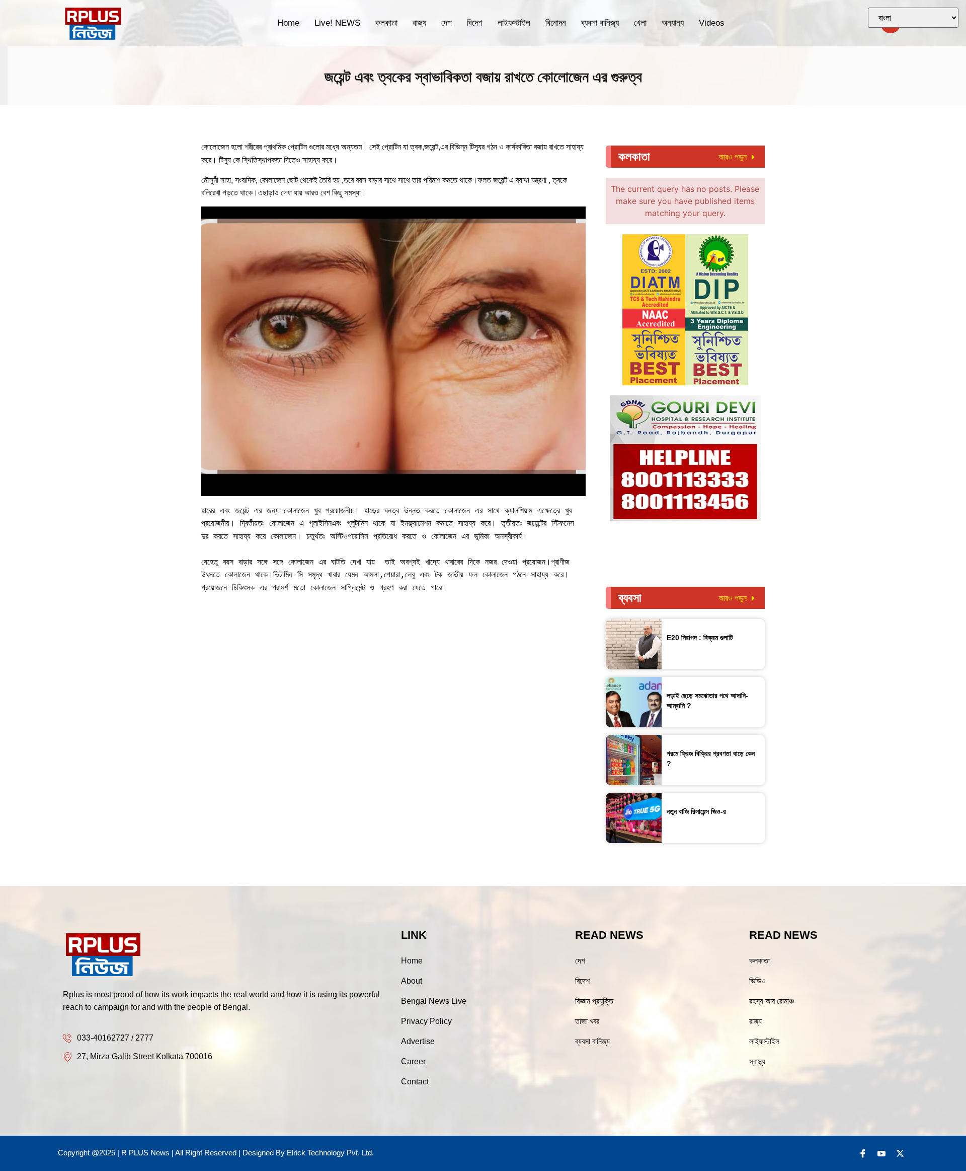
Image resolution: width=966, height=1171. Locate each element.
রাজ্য (419, 23)
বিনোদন (555, 23)
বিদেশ (474, 23)
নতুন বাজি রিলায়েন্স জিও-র (696, 811)
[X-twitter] (900, 1153)
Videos (712, 23)
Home (288, 23)
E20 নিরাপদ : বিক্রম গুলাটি (700, 638)
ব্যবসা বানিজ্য (600, 23)
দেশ (446, 23)
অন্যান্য (673, 23)
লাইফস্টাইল (514, 23)
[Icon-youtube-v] (881, 1153)
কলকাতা (386, 23)
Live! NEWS (337, 23)
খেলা (640, 23)
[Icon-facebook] (863, 1153)
